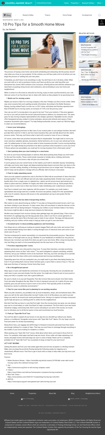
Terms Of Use (23, 405)
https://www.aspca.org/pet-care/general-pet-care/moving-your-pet (32, 382)
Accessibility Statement (57, 405)
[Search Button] (99, 15)
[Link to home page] (18, 3)
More (100, 4)
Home (66, 3)
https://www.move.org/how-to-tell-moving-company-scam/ (29, 368)
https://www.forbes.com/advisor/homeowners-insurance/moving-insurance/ (35, 372)
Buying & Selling (89, 4)
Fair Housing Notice (78, 405)
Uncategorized (8, 20)
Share (102, 24)
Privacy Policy (37, 405)
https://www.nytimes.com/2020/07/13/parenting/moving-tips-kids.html (33, 377)
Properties (75, 4)
